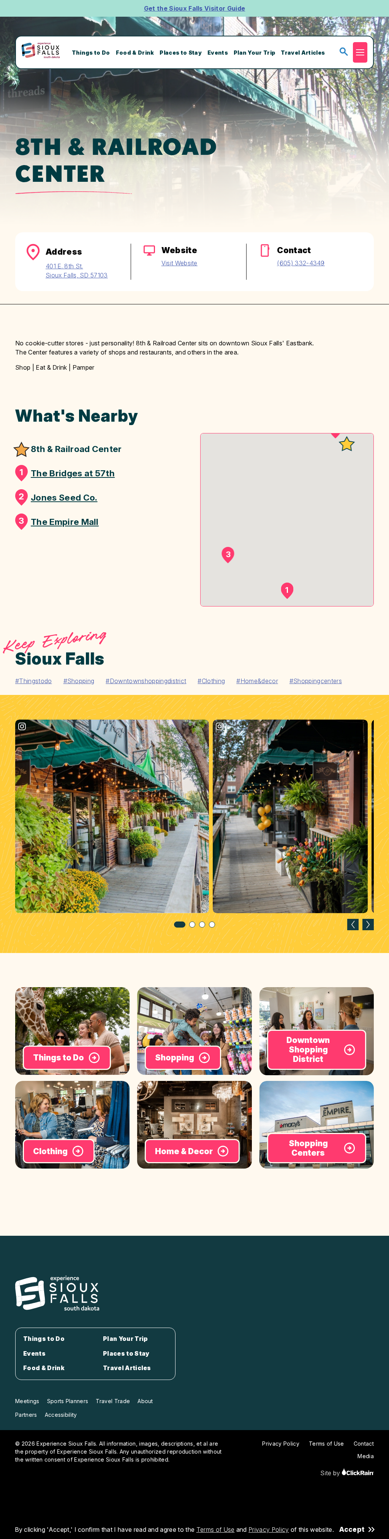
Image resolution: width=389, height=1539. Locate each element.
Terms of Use (215, 1529)
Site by (331, 1473)
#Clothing (211, 681)
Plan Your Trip (254, 52)
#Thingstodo (33, 681)
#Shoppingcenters (315, 681)
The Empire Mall (58, 521)
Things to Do (91, 52)
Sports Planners (68, 1401)
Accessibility (61, 1414)
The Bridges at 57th (67, 472)
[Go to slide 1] (179, 925)
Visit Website (179, 263)
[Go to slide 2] (192, 925)
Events (217, 52)
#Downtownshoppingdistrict (146, 681)
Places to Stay (180, 52)
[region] (194, 824)
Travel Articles (303, 52)
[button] (346, 444)
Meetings (27, 1401)
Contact (364, 1443)
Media (365, 1456)
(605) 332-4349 (300, 263)
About (145, 1401)
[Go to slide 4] (212, 925)
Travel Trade (113, 1401)
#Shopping (79, 681)
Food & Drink (135, 52)
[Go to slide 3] (202, 925)
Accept (351, 1529)
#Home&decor (257, 681)
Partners (26, 1414)
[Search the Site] (343, 52)
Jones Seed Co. (58, 496)
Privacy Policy (268, 1529)
